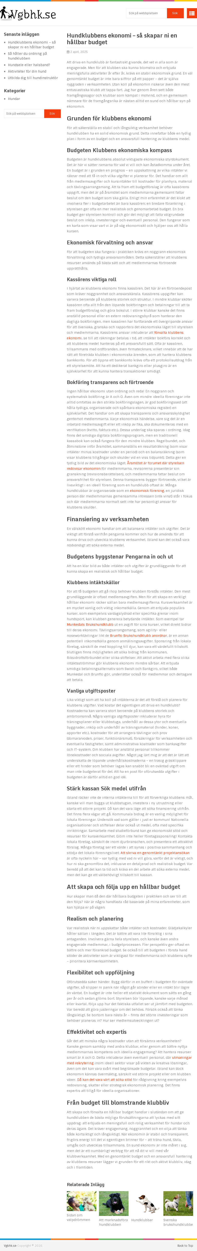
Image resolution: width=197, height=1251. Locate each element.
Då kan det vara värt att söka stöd (104, 1080)
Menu (192, 13)
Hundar (14, 99)
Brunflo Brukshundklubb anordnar (138, 635)
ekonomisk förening (147, 491)
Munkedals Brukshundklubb (90, 624)
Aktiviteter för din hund (27, 71)
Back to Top (185, 1246)
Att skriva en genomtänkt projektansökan (155, 853)
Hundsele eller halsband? (29, 65)
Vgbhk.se (10, 1246)
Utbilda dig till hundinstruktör (33, 78)
